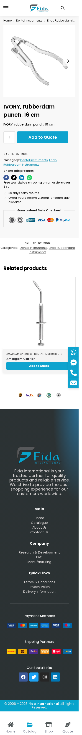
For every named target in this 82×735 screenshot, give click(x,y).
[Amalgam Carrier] (39, 313)
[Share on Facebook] (6, 177)
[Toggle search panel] (62, 8)
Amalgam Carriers (19, 354)
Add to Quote (42, 137)
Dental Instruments (29, 20)
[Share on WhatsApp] (29, 177)
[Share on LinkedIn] (21, 177)
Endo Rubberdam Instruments (30, 162)
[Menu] (10, 8)
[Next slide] (68, 61)
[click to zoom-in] (39, 61)
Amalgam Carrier (20, 359)
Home (7, 20)
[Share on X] (14, 177)
